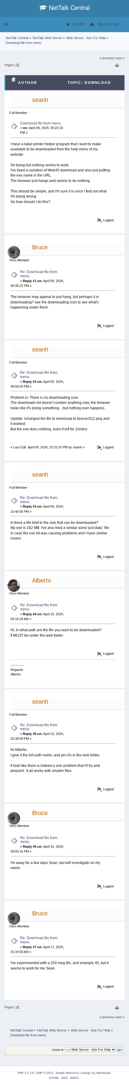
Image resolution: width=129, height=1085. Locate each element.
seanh (40, 100)
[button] (6, 24)
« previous (107, 58)
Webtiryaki (103, 1072)
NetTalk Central (68, 7)
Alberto (41, 580)
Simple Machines (67, 1072)
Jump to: (58, 1049)
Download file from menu (40, 123)
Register (108, 24)
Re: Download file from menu (38, 274)
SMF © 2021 (45, 1072)
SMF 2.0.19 (25, 1072)
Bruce (40, 247)
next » (120, 58)
